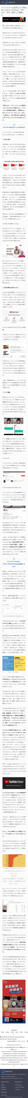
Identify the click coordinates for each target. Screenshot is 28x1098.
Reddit (7, 1032)
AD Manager (18, 1084)
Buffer (21, 1032)
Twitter (2, 1032)
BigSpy (3, 1084)
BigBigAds (3, 1087)
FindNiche (3, 1089)
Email (17, 1032)
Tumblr (12, 1032)
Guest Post (4, 1095)
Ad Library (17, 1089)
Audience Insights (19, 1087)
